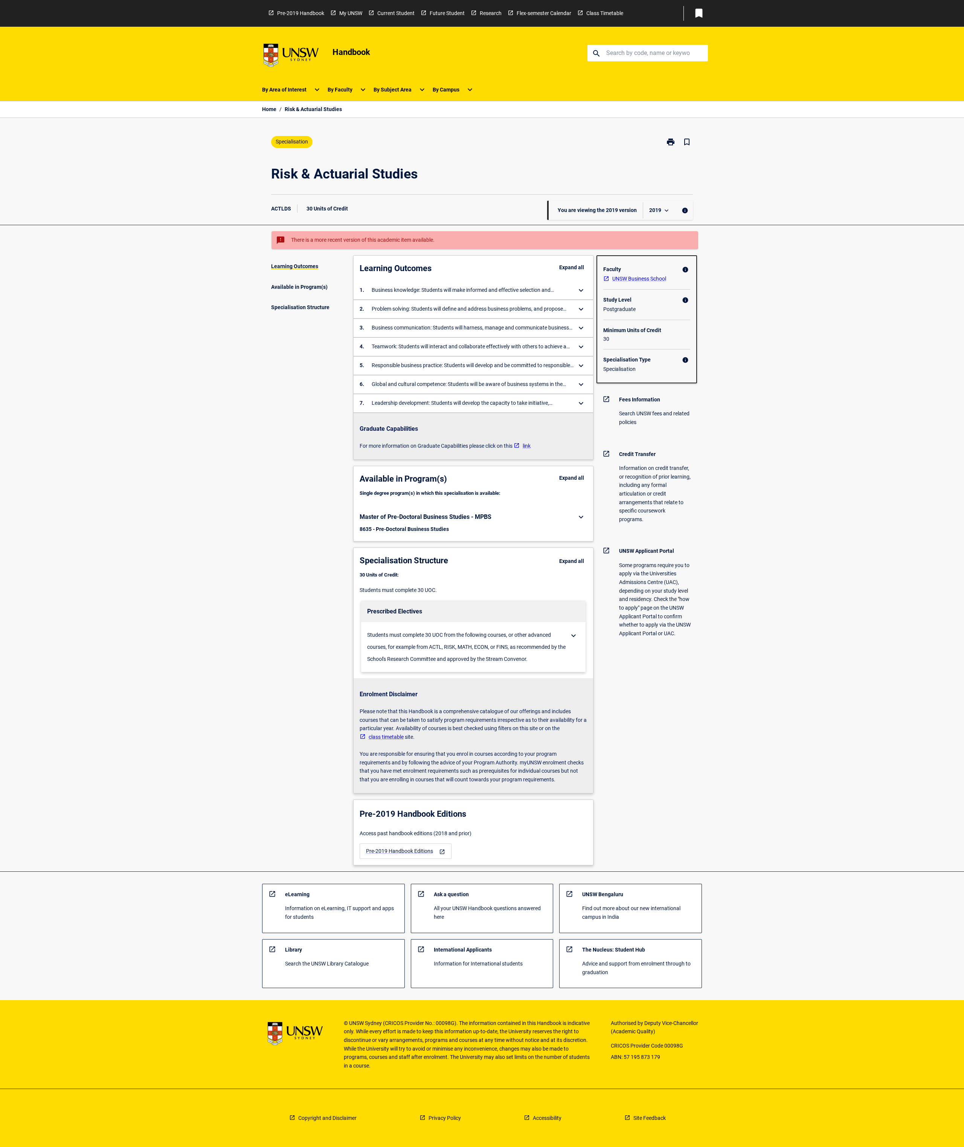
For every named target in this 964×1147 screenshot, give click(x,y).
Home (269, 109)
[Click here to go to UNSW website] (291, 57)
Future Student (447, 13)
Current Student (396, 13)
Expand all (571, 267)
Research (491, 13)
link (527, 446)
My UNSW (350, 13)
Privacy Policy (445, 1118)
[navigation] (405, 851)
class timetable (386, 737)
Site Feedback (649, 1118)
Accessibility (547, 1118)
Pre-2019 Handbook (300, 13)
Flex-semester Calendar (544, 13)
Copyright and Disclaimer (327, 1118)
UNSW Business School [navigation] (639, 279)
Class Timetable (604, 13)
